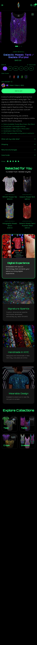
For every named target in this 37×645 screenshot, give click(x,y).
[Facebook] (8, 161)
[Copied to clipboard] (18, 161)
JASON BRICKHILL (10, 194)
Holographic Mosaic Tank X (9, 224)
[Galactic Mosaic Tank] (10, 76)
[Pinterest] (13, 161)
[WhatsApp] (16, 161)
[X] (10, 161)
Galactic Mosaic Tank (27, 197)
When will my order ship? (10, 139)
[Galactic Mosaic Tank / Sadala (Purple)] (26, 76)
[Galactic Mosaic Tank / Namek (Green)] (22, 76)
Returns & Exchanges (9, 150)
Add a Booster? (5, 81)
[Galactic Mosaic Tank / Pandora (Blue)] (18, 76)
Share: (3, 161)
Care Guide (5, 155)
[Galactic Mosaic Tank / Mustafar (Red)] (14, 76)
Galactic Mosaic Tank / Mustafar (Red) (27, 224)
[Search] (31, 5)
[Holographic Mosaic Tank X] (9, 211)
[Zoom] (32, 14)
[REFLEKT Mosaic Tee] (9, 184)
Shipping (4, 144)
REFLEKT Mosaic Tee (10, 197)
